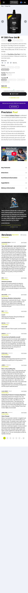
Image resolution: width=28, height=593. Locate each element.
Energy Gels (7, 6)
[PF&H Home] (14, 2)
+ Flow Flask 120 (5, 82)
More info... (15, 62)
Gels (10, 40)
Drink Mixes (4, 40)
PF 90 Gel (17, 67)
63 (23, 438)
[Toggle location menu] (23, 2)
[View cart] (25, 2)
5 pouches (9, 74)
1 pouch (3, 74)
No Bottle (4, 79)
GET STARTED (14, 106)
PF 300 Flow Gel (5, 69)
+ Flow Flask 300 (20, 79)
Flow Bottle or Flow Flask (14, 54)
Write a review (5, 237)
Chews (13, 40)
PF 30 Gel (4, 67)
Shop (2, 6)
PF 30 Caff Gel (10, 67)
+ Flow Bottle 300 (12, 79)
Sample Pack (19, 40)
